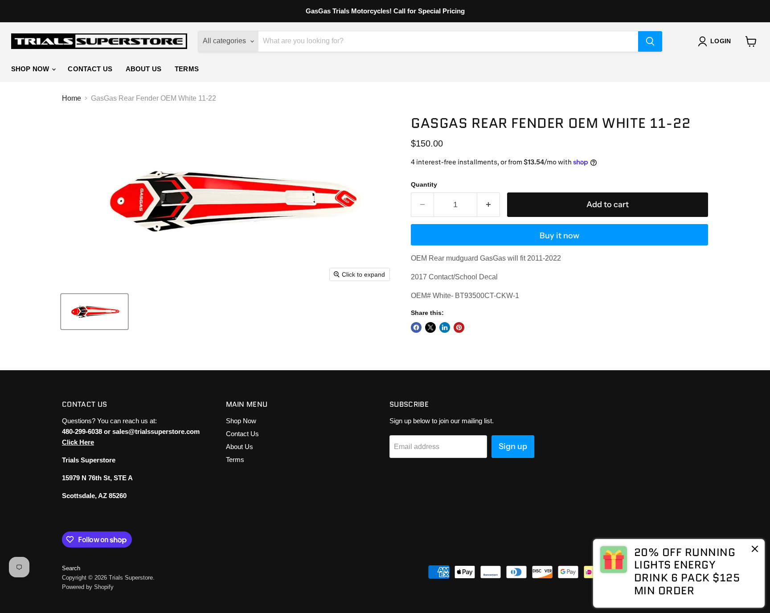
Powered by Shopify (88, 587)
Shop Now (31, 69)
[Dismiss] (755, 550)
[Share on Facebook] (416, 327)
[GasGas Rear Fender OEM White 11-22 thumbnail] (94, 311)
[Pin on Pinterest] (459, 327)
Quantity (424, 184)
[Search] (650, 41)
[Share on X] (430, 327)
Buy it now (559, 236)
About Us (143, 69)
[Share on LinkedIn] (444, 327)
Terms (187, 69)
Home (71, 98)
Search (71, 568)
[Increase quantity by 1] (488, 204)
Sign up (513, 446)
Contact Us (90, 69)
